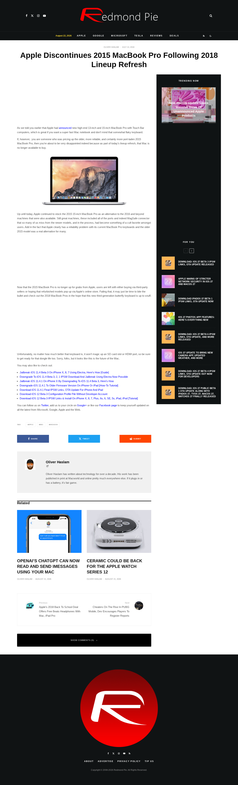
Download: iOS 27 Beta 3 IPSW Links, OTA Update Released (196, 263)
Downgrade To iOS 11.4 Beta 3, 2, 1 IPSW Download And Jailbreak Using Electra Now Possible (74, 376)
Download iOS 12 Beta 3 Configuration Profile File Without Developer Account (63, 393)
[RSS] (204, 36)
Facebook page (108, 405)
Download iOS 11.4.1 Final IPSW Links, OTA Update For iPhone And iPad (61, 389)
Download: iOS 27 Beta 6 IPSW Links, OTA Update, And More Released (196, 337)
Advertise (106, 761)
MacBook (54, 424)
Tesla (138, 36)
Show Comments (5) (82, 640)
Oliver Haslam (111, 47)
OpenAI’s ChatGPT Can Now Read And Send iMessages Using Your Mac (48, 566)
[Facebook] (26, 15)
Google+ (82, 405)
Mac (41, 424)
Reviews (156, 36)
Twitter (44, 405)
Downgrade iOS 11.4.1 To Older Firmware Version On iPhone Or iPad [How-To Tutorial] (69, 385)
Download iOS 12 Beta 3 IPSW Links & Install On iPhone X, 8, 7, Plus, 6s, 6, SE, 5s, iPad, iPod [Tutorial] (79, 398)
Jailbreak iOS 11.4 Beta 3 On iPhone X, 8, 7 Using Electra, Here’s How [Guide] (64, 372)
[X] (32, 15)
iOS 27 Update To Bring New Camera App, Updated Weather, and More (195, 355)
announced (65, 127)
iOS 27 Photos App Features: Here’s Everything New (196, 318)
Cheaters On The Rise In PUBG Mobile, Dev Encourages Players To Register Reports (109, 609)
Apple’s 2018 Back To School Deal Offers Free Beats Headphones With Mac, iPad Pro (59, 609)
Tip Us (149, 761)
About (89, 761)
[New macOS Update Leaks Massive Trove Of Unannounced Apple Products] (189, 105)
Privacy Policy (129, 761)
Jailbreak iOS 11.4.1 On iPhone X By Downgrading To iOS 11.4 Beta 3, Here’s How (67, 381)
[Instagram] (38, 15)
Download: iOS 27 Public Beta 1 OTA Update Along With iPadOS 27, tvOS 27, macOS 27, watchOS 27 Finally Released (197, 392)
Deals (174, 36)
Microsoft (119, 36)
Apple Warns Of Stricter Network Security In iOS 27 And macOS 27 (195, 281)
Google (98, 36)
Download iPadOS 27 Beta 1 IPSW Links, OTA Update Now (195, 300)
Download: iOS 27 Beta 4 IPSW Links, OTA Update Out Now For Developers (196, 374)
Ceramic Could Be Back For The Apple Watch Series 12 (114, 566)
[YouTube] (44, 15)
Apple (81, 36)
